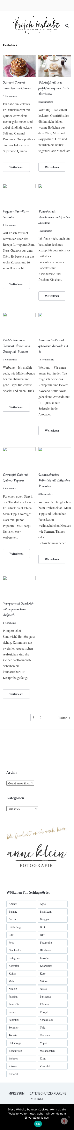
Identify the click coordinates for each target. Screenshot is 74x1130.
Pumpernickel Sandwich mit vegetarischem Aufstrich (18, 609)
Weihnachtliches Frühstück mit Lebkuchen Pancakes (54, 480)
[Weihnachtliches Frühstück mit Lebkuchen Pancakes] (54, 450)
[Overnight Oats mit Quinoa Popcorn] (19, 450)
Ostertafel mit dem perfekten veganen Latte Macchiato (53, 88)
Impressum (16, 1093)
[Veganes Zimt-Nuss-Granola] (19, 186)
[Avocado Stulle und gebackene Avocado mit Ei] (54, 315)
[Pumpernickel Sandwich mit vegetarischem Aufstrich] (19, 578)
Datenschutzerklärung (47, 1093)
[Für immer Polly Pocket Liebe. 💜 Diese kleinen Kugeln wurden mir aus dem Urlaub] (52, 746)
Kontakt (37, 1099)
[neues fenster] (37, 822)
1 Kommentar (9, 225)
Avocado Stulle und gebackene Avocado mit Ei (53, 346)
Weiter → (64, 717)
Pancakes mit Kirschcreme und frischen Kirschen (54, 217)
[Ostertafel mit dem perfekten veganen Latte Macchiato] (54, 57)
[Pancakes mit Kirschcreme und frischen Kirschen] (54, 186)
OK (38, 1124)
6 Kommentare (10, 359)
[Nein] (69, 1117)
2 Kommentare (45, 101)
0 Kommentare (10, 96)
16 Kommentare (46, 359)
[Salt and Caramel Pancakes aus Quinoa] (19, 57)
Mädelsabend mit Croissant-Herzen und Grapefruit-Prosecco (16, 346)
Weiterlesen (16, 167)
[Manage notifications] (64, 1121)
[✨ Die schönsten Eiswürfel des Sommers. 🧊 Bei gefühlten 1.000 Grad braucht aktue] (17, 746)
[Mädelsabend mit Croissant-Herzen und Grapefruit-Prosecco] (19, 315)
